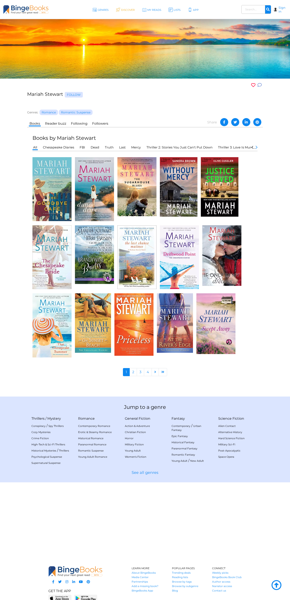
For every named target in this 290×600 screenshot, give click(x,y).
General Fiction (137, 418)
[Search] (268, 9)
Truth (109, 147)
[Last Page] (163, 372)
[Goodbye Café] (52, 189)
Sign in (282, 9)
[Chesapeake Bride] (52, 257)
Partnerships (140, 581)
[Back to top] (276, 585)
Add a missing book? (145, 586)
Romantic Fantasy (183, 454)
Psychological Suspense (46, 456)
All (35, 147)
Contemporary (181, 426)
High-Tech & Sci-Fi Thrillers (48, 444)
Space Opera (226, 456)
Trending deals (181, 572)
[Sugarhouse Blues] (136, 186)
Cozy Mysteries (41, 432)
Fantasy (178, 418)
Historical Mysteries (43, 450)
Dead (95, 147)
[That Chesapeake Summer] (52, 325)
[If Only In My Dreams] (221, 255)
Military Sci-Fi (226, 444)
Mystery (54, 418)
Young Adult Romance (92, 456)
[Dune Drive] (94, 189)
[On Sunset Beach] (93, 323)
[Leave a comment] (260, 85)
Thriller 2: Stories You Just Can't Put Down (179, 147)
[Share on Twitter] (235, 122)
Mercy (136, 147)
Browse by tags (182, 581)
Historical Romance (90, 438)
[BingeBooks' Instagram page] (66, 582)
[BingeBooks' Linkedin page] (73, 582)
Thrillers (38, 418)
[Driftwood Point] (179, 257)
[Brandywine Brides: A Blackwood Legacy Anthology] (94, 254)
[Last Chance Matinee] (136, 257)
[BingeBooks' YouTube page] (81, 582)
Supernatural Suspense (46, 462)
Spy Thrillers (56, 426)
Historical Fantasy (183, 442)
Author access (221, 581)
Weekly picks (220, 572)
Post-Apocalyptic (229, 450)
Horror (129, 438)
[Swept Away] (215, 323)
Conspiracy (38, 426)
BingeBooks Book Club (227, 577)
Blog (175, 590)
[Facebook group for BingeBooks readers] (53, 582)
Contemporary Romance (94, 426)
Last (122, 147)
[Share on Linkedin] (246, 122)
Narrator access (222, 586)
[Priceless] (133, 324)
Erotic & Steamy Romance (95, 432)
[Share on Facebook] (224, 122)
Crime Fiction (40, 438)
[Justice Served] (219, 187)
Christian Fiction (135, 432)
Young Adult (133, 450)
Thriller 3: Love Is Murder (237, 147)
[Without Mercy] (178, 187)
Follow (74, 95)
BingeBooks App (142, 590)
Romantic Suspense (91, 450)
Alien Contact (227, 426)
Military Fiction (134, 444)
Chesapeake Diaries (58, 147)
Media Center (140, 577)
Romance (86, 418)
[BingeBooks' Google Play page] (85, 598)
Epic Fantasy (180, 436)
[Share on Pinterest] (257, 122)
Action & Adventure (137, 426)
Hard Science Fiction (231, 438)
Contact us (219, 590)
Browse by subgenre (185, 586)
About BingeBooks (144, 572)
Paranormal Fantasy (184, 448)
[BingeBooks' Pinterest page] (88, 582)
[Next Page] (155, 372)
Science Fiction (231, 418)
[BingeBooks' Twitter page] (60, 582)
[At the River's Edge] (175, 323)
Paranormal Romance (92, 444)
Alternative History (230, 432)
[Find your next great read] (26, 9)
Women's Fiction (135, 456)
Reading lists (180, 577)
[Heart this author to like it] (253, 85)
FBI (82, 147)
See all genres (145, 472)
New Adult (197, 460)
